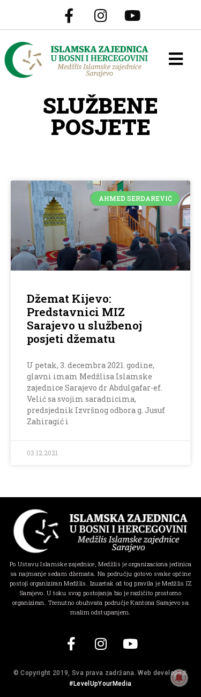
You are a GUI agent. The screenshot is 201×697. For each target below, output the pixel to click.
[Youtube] (132, 15)
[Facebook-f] (69, 15)
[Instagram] (100, 15)
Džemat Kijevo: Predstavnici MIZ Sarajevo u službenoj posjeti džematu (84, 319)
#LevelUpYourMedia (100, 683)
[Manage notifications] (179, 677)
